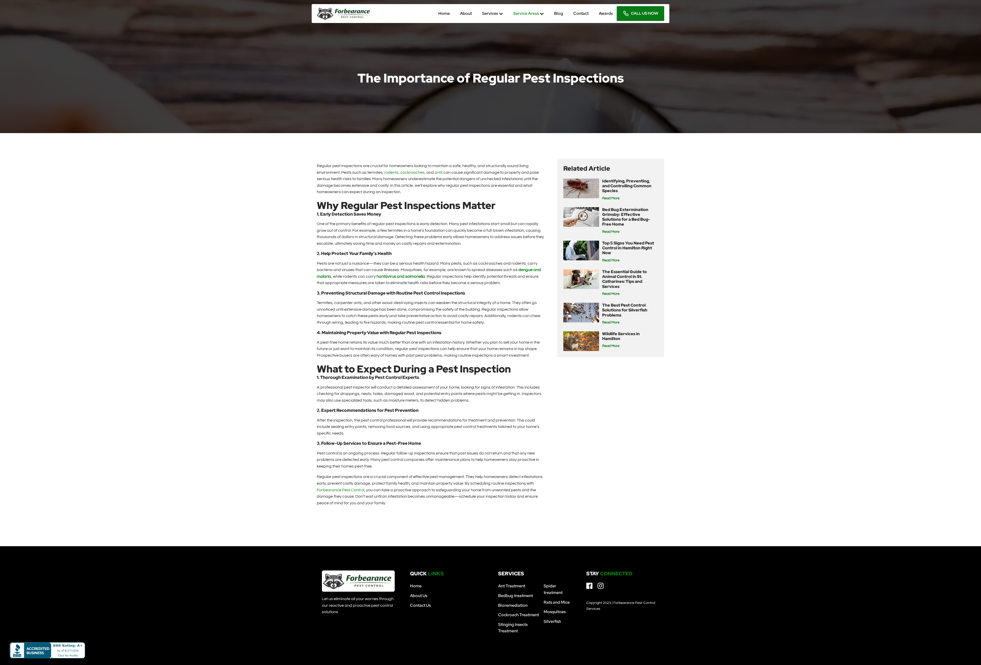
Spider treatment (553, 589)
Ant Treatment (511, 586)
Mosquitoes (555, 611)
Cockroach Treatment (518, 614)
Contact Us (420, 605)
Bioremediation (513, 605)
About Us (418, 595)
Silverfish (552, 621)
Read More (611, 198)
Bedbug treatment (515, 595)
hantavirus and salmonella (401, 276)
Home (416, 586)
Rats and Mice (557, 602)
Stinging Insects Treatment (513, 628)
